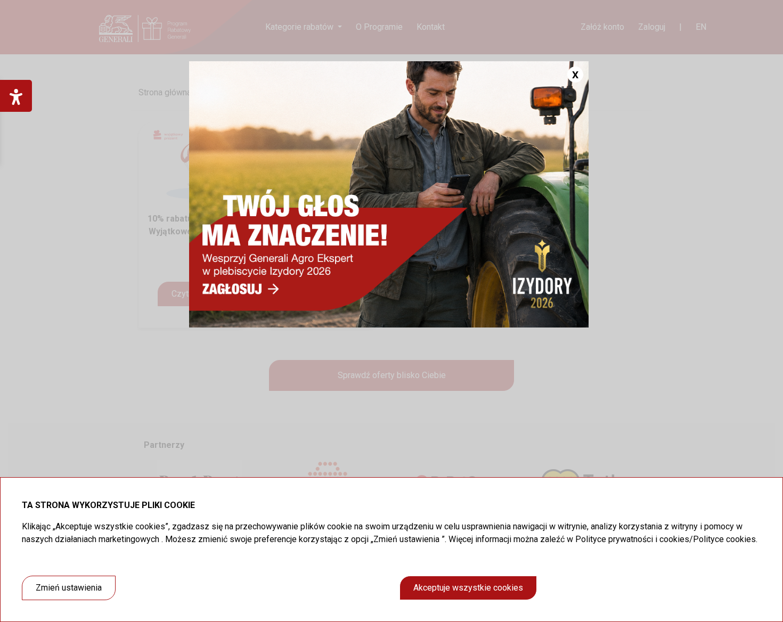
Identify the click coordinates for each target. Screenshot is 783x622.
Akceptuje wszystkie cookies (468, 588)
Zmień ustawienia (69, 588)
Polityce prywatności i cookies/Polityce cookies (665, 539)
